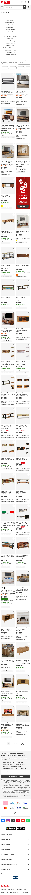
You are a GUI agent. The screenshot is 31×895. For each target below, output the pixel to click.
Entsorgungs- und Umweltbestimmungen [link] (10, 892)
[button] (5, 67)
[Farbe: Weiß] (2, 588)
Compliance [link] (11, 889)
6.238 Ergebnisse (5, 63)
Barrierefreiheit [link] (25, 892)
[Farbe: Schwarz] (4, 588)
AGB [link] (25, 889)
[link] (21, 2)
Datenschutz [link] (19, 889)
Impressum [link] (3, 889)
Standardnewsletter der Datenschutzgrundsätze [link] (20, 782)
